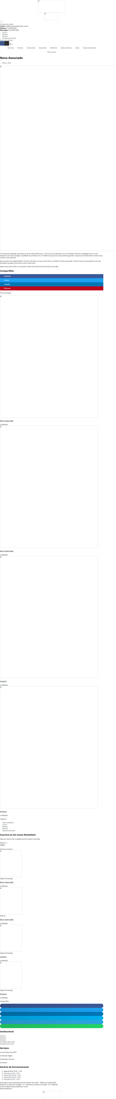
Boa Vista (11, 48)
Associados (43, 48)
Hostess (3, 811)
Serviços (20, 48)
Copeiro (3, 681)
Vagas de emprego (89, 48)
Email (2, 843)
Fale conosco (51, 52)
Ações (77, 48)
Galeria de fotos (66, 48)
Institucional (31, 48)
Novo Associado (7, 421)
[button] (1, 21)
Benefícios (53, 48)
